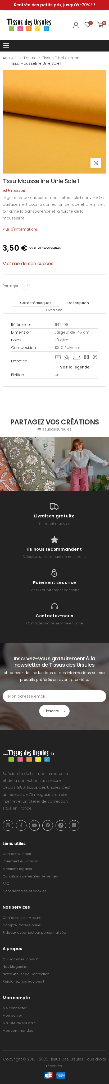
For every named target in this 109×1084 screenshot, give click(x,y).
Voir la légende (74, 367)
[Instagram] (8, 825)
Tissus (29, 57)
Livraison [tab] (54, 309)
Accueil (9, 57)
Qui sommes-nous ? (20, 959)
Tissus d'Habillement (61, 57)
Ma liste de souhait (19, 1023)
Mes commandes (18, 1030)
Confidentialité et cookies (25, 891)
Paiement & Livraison (20, 861)
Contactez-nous (17, 853)
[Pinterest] (47, 825)
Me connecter (15, 1008)
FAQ (6, 883)
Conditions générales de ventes (30, 876)
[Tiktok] (61, 825)
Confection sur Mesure (22, 917)
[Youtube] (34, 825)
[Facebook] (21, 825)
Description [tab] (78, 302)
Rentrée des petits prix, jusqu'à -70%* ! (54, 5)
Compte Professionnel (22, 925)
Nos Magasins (15, 966)
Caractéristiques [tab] (36, 302)
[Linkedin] (74, 825)
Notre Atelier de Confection (26, 973)
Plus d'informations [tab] (20, 229)
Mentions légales (17, 868)
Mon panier (12, 1015)
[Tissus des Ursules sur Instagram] (27, 464)
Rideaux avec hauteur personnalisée (34, 932)
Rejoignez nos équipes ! (23, 981)
